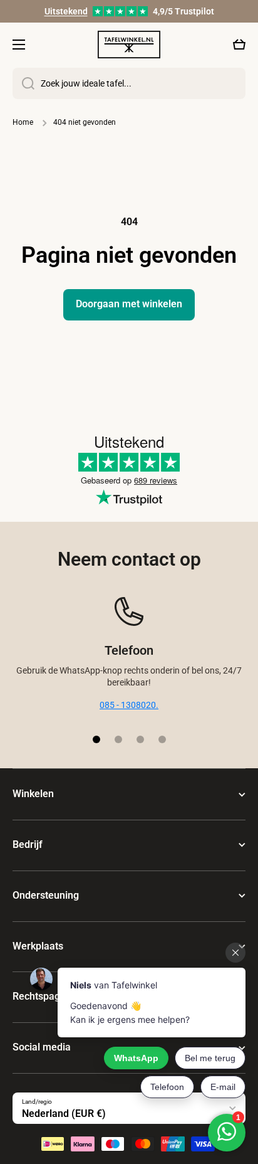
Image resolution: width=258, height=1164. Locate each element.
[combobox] (129, 83)
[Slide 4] (162, 739)
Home (23, 122)
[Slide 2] (118, 739)
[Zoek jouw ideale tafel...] (23, 83)
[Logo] (129, 44)
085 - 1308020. (129, 705)
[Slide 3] (140, 739)
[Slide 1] (96, 739)
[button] (239, 44)
